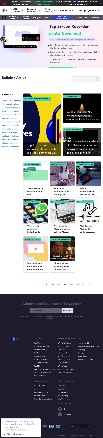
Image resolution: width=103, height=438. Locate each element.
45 (47, 284)
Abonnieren (67, 311)
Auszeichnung (63, 396)
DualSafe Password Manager (44, 369)
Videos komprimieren (11, 139)
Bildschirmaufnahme (85, 359)
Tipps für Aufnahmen (10, 111)
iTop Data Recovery (41, 359)
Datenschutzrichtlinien (77, 435)
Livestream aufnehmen (11, 101)
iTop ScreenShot (40, 356)
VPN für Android (64, 356)
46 (53, 284)
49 (71, 284)
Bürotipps (81, 353)
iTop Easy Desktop (40, 350)
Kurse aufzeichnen (9, 129)
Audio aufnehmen (9, 118)
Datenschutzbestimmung (15, 430)
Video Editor (26, 17)
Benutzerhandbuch (41, 392)
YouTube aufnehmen (10, 136)
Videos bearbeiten (9, 132)
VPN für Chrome (64, 359)
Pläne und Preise (40, 376)
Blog (35, 17)
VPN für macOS (64, 346)
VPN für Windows (64, 343)
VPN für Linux (63, 366)
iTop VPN (37, 343)
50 (77, 284)
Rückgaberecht (61, 435)
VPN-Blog (81, 350)
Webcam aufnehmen (10, 125)
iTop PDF (37, 366)
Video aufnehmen (9, 143)
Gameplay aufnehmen (11, 108)
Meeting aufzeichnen (10, 104)
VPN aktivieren (39, 396)
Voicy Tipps (82, 356)
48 (65, 284)
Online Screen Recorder (12, 122)
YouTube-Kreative (64, 399)
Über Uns (61, 386)
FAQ (47, 17)
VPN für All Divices (64, 373)
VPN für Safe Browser (66, 369)
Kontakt (61, 389)
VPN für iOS (62, 353)
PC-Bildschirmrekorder (11, 115)
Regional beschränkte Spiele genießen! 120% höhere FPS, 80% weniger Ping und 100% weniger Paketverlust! (54, 3)
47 (59, 284)
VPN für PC (62, 350)
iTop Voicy (37, 353)
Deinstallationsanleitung (43, 399)
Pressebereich (63, 392)
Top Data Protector (41, 363)
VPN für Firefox (63, 363)
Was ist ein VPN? (84, 343)
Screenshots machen (10, 147)
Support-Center (39, 386)
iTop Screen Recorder (42, 346)
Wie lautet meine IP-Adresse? (89, 346)
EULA (90, 435)
